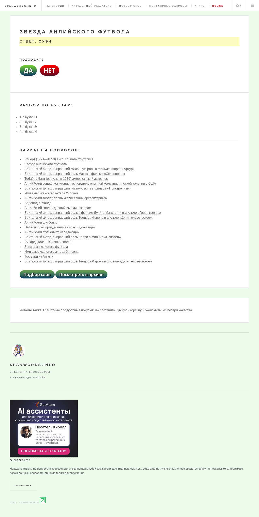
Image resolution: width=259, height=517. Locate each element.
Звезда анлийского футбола (45, 164)
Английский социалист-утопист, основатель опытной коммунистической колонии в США (90, 183)
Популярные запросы (168, 6)
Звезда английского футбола (46, 246)
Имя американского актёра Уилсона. (51, 193)
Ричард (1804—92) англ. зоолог (48, 242)
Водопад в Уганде (37, 203)
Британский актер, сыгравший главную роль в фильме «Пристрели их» (77, 188)
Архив (200, 6)
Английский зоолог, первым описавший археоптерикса (65, 198)
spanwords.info (21, 6)
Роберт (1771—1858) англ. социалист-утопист (58, 159)
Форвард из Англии (38, 256)
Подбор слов (130, 6)
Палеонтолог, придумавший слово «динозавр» (59, 227)
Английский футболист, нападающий (52, 232)
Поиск (238, 5)
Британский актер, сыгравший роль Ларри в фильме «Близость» (73, 237)
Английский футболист (41, 222)
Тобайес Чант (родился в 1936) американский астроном (66, 178)
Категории (55, 6)
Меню (252, 5)
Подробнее (23, 486)
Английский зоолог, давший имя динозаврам (57, 208)
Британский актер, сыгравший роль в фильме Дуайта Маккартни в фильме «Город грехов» (92, 212)
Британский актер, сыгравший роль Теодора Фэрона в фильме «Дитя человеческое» (88, 261)
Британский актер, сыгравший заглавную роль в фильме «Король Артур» (79, 169)
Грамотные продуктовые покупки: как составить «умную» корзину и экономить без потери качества (117, 310)
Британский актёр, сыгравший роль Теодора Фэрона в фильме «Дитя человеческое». (88, 217)
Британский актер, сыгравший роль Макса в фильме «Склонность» (74, 174)
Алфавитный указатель (92, 6)
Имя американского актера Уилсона (51, 251)
